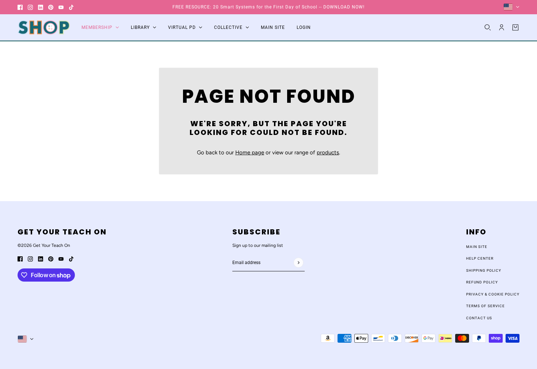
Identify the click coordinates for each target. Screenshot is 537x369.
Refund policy (482, 282)
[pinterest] (50, 7)
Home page (249, 152)
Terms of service (485, 306)
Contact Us (479, 318)
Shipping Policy (483, 270)
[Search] (488, 27)
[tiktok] (71, 7)
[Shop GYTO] (44, 27)
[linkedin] (40, 7)
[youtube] (61, 7)
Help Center (480, 258)
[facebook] (20, 7)
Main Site (476, 247)
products (328, 152)
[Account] (502, 27)
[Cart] (515, 27)
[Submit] (298, 262)
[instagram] (30, 7)
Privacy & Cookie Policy (492, 294)
